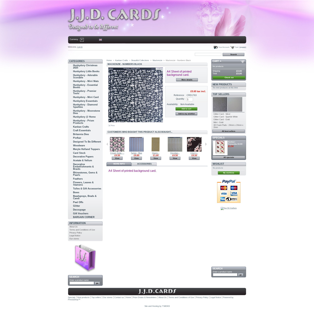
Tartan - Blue (136, 153)
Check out (229, 78)
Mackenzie (157, 60)
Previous (107, 144)
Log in (79, 47)
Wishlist (218, 163)
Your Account (223, 47)
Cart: (237, 47)
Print (113, 126)
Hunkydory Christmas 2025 (85, 66)
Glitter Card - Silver (222, 114)
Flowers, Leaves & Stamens (83, 183)
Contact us (119, 297)
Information (77, 223)
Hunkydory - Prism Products (83, 121)
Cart (216, 61)
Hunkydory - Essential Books (85, 86)
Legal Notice (74, 235)
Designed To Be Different (87, 141)
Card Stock (79, 153)
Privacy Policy (75, 233)
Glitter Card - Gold (222, 119)
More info (119, 164)
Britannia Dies (81, 134)
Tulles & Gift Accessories (87, 188)
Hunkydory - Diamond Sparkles (85, 105)
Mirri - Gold (218, 122)
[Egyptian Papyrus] (175, 151)
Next (206, 144)
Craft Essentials (82, 130)
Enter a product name (79, 280)
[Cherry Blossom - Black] (194, 151)
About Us (73, 227)
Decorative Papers (83, 156)
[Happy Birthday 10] (155, 151)
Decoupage (79, 209)
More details (187, 80)
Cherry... (194, 153)
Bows (76, 192)
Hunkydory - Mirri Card (86, 97)
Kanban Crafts (81, 126)
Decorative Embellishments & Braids (83, 166)
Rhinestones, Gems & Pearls (85, 173)
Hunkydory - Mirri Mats (86, 81)
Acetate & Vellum (82, 160)
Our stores (74, 239)
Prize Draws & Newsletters (145, 297)
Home (74, 54)
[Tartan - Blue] (136, 151)
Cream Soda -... (117, 153)
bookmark (109, 54)
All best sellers (228, 131)
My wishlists (228, 173)
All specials (229, 157)
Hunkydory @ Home (84, 116)
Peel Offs (78, 202)
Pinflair (77, 138)
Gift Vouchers (80, 213)
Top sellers (221, 94)
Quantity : (180, 99)
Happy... (155, 153)
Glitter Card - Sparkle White (226, 117)
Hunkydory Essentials (85, 101)
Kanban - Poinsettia (232, 143)
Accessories (144, 164)
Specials (219, 137)
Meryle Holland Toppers (86, 149)
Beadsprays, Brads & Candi (84, 197)
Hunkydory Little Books (86, 71)
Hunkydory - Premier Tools (84, 92)
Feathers (78, 178)
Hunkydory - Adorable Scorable (85, 76)
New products (222, 84)
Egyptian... (175, 153)
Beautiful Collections (140, 60)
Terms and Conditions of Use (82, 230)
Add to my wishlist (186, 114)
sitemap (98, 54)
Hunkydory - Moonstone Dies (86, 112)
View (117, 158)
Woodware (79, 145)
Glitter (76, 205)
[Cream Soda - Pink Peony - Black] (117, 151)
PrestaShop (73, 299)
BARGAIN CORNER (83, 217)
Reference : (179, 95)
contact (85, 54)
